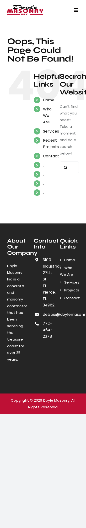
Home (48, 100)
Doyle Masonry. (56, 400)
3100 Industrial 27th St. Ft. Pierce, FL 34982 (47, 282)
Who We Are (47, 115)
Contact (51, 156)
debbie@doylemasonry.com (47, 314)
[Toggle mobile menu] (76, 10)
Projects (71, 290)
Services (51, 131)
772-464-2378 (47, 330)
